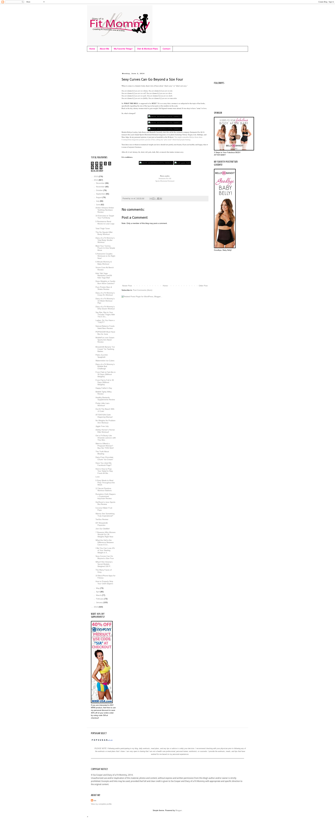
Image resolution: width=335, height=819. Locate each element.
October (99, 190)
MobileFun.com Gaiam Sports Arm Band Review (105, 340)
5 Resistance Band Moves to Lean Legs (105, 222)
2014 (96, 180)
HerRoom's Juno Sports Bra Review (105, 503)
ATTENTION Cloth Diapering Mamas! (104, 416)
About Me (104, 49)
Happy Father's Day (104, 388)
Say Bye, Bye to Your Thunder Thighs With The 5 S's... (105, 314)
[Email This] (151, 198)
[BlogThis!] (153, 198)
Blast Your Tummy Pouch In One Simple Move (105, 248)
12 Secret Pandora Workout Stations (104, 489)
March (99, 595)
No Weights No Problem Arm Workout (105, 421)
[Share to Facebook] (158, 198)
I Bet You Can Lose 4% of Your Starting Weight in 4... (105, 550)
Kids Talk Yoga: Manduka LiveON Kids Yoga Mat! (104, 275)
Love (98, 477)
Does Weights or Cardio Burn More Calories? (105, 282)
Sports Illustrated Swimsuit (164, 181)
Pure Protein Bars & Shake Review (104, 288)
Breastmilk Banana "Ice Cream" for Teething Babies (105, 349)
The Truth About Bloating (102, 452)
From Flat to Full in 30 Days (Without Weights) (105, 382)
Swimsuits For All (165, 178)
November (100, 187)
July (98, 201)
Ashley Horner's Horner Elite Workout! (105, 431)
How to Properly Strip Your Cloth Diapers (104, 582)
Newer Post (127, 286)
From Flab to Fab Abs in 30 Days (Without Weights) (106, 374)
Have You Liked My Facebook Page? (104, 464)
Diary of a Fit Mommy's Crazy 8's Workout (105, 294)
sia (95, 800)
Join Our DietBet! (103, 529)
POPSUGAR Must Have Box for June (105, 333)
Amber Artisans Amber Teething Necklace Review (105, 210)
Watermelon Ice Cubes (105, 361)
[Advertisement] (138, 61)
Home (92, 49)
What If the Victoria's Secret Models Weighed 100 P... (104, 564)
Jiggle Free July (102, 426)
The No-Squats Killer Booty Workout (104, 233)
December (100, 183)
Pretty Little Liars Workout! (102, 404)
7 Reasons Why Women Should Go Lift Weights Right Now (106, 534)
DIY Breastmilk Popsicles (102, 524)
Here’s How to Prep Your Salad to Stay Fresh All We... (104, 471)
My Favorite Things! (123, 49)
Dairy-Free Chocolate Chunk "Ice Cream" (104, 458)
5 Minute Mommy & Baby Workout (104, 263)
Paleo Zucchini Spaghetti (102, 356)
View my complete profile (101, 804)
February (100, 599)
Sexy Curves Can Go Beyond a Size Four (105, 557)
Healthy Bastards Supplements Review (105, 398)
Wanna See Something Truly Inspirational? (105, 515)
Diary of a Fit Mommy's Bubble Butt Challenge (105, 366)
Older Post (203, 286)
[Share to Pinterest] (161, 198)
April (98, 592)
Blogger (178, 810)
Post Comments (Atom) (142, 290)
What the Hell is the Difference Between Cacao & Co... (105, 542)
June (98, 205)
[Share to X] (156, 198)
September (101, 194)
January (99, 602)
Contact (166, 49)
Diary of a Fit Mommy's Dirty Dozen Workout (105, 308)
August (99, 197)
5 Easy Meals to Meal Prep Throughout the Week (105, 482)
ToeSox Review (102, 519)
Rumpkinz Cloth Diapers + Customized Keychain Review (106, 496)
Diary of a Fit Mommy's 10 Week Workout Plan (105, 301)
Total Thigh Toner (103, 228)
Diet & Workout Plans (147, 49)
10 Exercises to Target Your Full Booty (105, 217)
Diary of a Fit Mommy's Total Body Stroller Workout (105, 240)
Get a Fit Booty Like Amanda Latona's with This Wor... (106, 437)
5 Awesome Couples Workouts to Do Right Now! (105, 256)
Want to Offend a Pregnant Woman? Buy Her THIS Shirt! (105, 445)
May (98, 588)
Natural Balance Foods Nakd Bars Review (105, 327)
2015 (96, 176)
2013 (96, 607)
